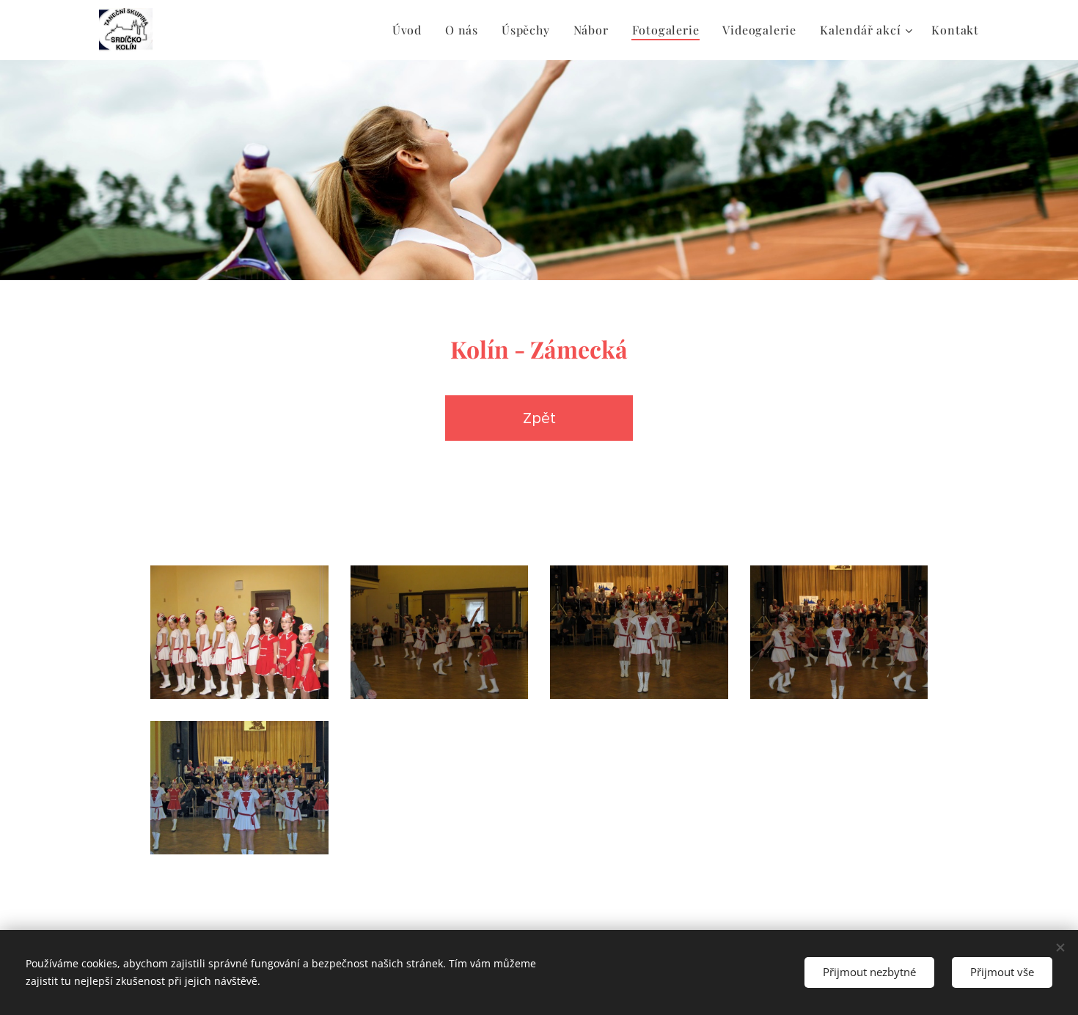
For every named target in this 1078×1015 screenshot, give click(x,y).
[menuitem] (411, 30)
